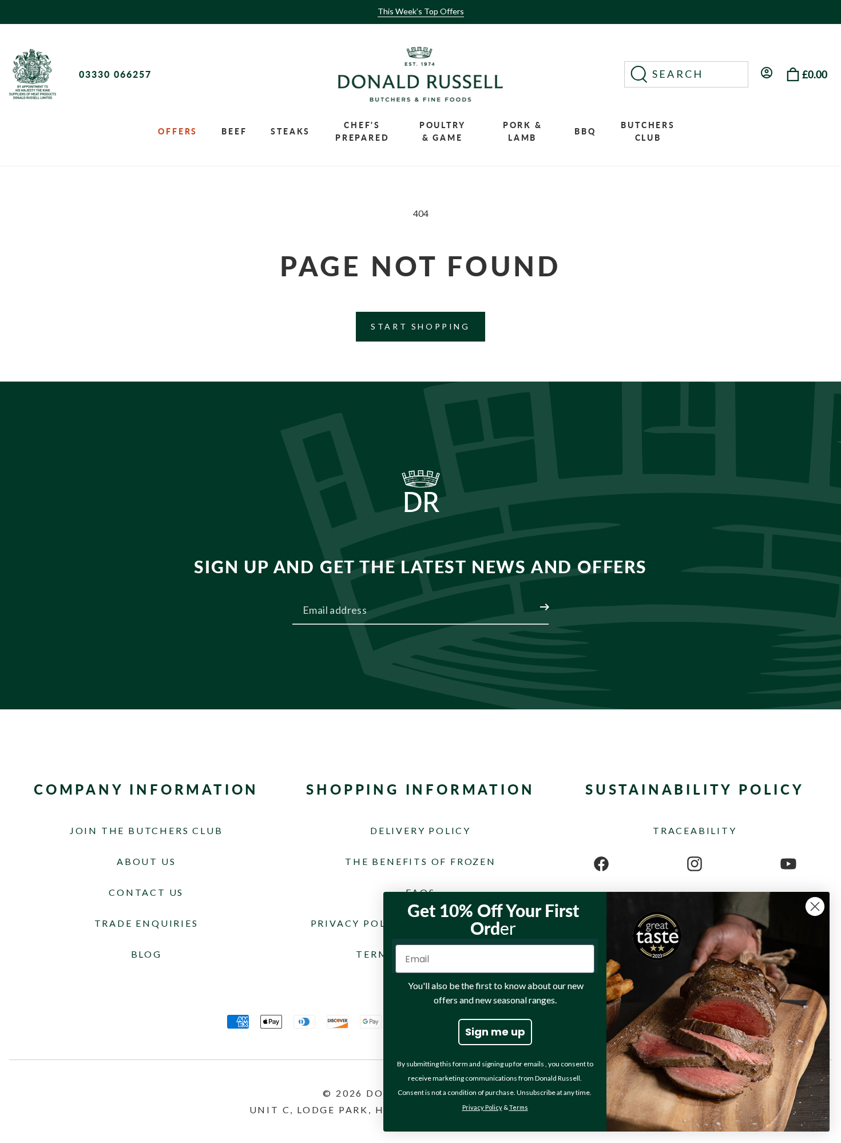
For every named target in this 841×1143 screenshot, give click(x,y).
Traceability (695, 830)
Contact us (146, 892)
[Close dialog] (815, 906)
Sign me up (495, 1032)
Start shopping (420, 326)
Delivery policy (420, 830)
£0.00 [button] (814, 74)
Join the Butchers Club (146, 830)
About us (146, 861)
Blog (146, 953)
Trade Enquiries (146, 923)
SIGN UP (531, 600)
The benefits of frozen (420, 861)
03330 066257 (115, 74)
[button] (686, 74)
